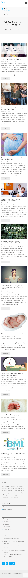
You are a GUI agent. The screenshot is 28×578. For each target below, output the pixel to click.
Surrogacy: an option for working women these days (12, 108)
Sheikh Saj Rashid (7, 509)
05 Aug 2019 (4, 203)
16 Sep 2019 (4, 162)
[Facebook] (3, 563)
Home (7, 30)
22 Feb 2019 (4, 457)
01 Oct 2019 (4, 112)
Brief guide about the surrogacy (11, 59)
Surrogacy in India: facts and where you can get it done (12, 158)
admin (9, 61)
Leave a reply (13, 61)
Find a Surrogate (7, 522)
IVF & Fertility (6, 527)
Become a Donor (7, 529)
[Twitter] (7, 563)
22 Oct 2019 (4, 61)
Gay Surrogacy (6, 524)
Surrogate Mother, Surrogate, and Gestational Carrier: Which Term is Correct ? (12, 287)
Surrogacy (5, 519)
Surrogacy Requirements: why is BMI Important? (13, 454)
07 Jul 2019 (4, 245)
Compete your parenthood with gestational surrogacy (11, 199)
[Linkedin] (13, 563)
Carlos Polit (6, 507)
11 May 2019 (4, 336)
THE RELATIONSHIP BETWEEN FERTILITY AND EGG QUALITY (11, 241)
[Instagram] (10, 563)
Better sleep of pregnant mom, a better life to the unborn (12, 374)
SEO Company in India (14, 575)
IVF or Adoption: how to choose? (12, 334)
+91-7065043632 (7, 10)
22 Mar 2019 (4, 417)
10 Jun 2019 (4, 291)
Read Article (5, 79)
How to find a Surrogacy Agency (11, 415)
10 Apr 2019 (4, 377)
